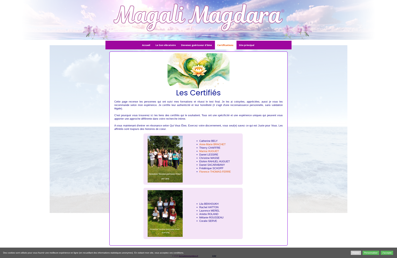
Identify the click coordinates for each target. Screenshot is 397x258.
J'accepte (387, 252)
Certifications (225, 45)
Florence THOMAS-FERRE (215, 171)
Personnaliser (371, 252)
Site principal (246, 45)
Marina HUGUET (209, 151)
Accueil (146, 45)
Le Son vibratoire (166, 45)
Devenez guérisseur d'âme (196, 45)
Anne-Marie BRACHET (212, 144)
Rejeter (355, 252)
